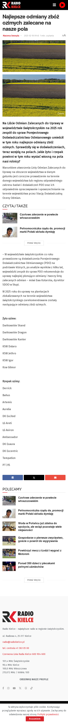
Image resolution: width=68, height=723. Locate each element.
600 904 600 (38, 654)
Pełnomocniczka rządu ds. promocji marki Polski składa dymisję (42, 230)
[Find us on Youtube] (14, 688)
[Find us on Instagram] (8, 688)
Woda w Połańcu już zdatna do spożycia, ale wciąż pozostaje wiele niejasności (40, 526)
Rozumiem (35, 719)
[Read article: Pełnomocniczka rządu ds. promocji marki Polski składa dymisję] (9, 232)
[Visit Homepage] (12, 5)
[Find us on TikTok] (31, 688)
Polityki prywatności (48, 714)
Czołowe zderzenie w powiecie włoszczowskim (39, 216)
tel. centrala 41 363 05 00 (15, 648)
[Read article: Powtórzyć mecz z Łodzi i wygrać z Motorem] (9, 553)
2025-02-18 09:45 (31, 36)
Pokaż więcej (34, 243)
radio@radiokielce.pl (13, 642)
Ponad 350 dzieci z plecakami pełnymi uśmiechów (36, 565)
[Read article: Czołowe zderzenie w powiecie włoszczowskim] (9, 218)
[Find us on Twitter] (20, 688)
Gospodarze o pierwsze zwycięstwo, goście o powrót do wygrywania (40, 539)
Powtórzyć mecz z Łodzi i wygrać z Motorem (39, 552)
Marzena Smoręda (11, 36)
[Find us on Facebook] (3, 688)
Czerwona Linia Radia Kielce (17, 654)
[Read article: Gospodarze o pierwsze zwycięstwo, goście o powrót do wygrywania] (9, 540)
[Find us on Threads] (26, 688)
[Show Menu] (54, 5)
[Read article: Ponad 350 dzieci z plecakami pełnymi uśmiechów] (9, 566)
